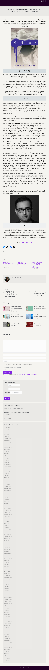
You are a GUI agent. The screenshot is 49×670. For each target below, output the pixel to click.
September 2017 (7, 625)
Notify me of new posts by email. (10, 369)
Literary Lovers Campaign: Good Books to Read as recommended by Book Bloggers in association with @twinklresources (37, 265)
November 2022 (7, 510)
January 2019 (6, 595)
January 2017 (6, 640)
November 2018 (7, 599)
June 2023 (6, 497)
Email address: (7, 392)
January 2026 (6, 440)
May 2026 (6, 432)
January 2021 (6, 551)
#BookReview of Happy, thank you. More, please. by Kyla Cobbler (16, 308)
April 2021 (6, 545)
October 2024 (6, 468)
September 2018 (7, 603)
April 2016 (6, 656)
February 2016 (7, 660)
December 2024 (7, 464)
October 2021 (6, 534)
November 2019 (7, 577)
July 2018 (5, 606)
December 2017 (7, 619)
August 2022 (6, 516)
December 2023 (7, 486)
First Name (6, 385)
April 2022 (6, 523)
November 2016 (7, 644)
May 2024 (6, 477)
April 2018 (6, 612)
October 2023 (6, 490)
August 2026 (6, 427)
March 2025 (6, 458)
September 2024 (7, 469)
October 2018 (6, 601)
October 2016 (6, 645)
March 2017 (6, 636)
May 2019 (6, 588)
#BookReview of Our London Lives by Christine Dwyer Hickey (16, 323)
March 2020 (6, 569)
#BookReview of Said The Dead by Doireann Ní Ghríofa (40, 315)
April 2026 (6, 434)
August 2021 (6, 538)
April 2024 (6, 479)
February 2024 (7, 482)
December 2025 (7, 442)
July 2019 (5, 584)
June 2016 (6, 653)
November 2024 (7, 466)
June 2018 (6, 608)
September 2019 (7, 581)
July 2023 (5, 495)
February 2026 (7, 438)
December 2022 (7, 508)
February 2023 (7, 505)
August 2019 (6, 582)
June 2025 (6, 453)
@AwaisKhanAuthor (27, 242)
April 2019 (6, 590)
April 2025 (6, 456)
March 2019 (6, 592)
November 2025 (7, 444)
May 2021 (6, 544)
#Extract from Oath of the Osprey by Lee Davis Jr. (13, 408)
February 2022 (7, 527)
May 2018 (6, 610)
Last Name (6, 388)
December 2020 (7, 553)
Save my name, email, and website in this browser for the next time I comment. (18, 364)
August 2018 (6, 605)
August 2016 (6, 649)
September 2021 (7, 536)
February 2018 (7, 616)
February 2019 (7, 594)
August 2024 (6, 471)
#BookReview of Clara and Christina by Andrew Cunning (17, 315)
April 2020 (6, 568)
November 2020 (7, 555)
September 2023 (7, 492)
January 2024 (6, 484)
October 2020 (6, 556)
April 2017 (6, 634)
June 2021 (6, 542)
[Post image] (6, 308)
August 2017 (6, 627)
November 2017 (7, 621)
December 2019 (7, 575)
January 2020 (6, 573)
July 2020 (5, 562)
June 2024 (6, 475)
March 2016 (6, 658)
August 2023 (6, 494)
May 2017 (6, 632)
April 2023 (6, 501)
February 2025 (7, 460)
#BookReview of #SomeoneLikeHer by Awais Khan (8, 263)
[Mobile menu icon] (47, 4)
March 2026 (6, 436)
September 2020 (7, 558)
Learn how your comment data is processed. (28, 374)
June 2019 (6, 586)
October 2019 (6, 579)
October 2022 (6, 512)
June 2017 (6, 631)
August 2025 (6, 449)
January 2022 (6, 529)
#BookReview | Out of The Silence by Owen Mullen (22, 263)
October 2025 (6, 445)
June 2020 (6, 564)
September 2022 (7, 514)
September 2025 (7, 447)
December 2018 (7, 597)
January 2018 (6, 618)
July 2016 (5, 651)
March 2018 (6, 614)
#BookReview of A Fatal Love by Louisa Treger (39, 322)
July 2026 (5, 429)
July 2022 (5, 518)
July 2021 (5, 540)
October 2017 (6, 623)
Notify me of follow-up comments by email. (13, 367)
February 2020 (7, 571)
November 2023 (7, 488)
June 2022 (6, 519)
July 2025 (5, 451)
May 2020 (6, 566)
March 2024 (6, 481)
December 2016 (7, 642)
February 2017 (7, 638)
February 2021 (7, 549)
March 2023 (6, 503)
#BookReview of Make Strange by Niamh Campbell (40, 307)
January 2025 (6, 462)
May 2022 (6, 521)
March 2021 (6, 547)
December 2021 (7, 531)
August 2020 (6, 560)
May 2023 (6, 499)
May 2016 (6, 655)
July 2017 (5, 629)
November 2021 (7, 532)
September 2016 (7, 647)
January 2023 (6, 506)
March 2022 (6, 525)
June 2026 (6, 431)
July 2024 (5, 473)
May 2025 (6, 455)
